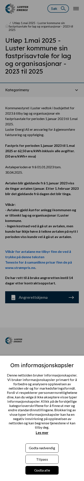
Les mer (42, 433)
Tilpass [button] (42, 459)
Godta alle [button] (42, 470)
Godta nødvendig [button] (42, 448)
